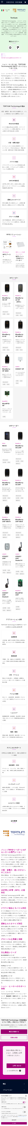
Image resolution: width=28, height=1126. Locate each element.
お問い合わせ (17, 1065)
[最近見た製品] (21, 2)
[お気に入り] (25, 2)
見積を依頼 (14, 1037)
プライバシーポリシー (22, 1116)
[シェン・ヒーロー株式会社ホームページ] (14, 2)
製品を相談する (14, 1031)
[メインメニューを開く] (2, 2)
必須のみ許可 (14, 1119)
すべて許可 (14, 1123)
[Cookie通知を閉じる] (26, 1096)
